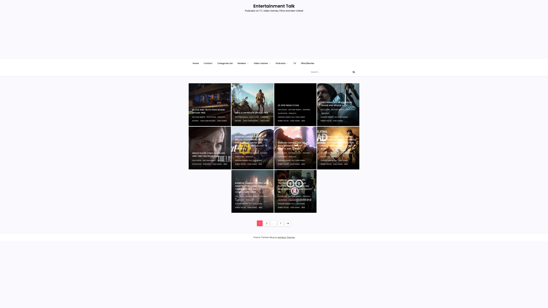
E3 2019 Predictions (288, 105)
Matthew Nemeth (198, 117)
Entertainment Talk (274, 6)
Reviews (242, 63)
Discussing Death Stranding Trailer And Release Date (336, 104)
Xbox (303, 121)
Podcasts (281, 63)
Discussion (282, 110)
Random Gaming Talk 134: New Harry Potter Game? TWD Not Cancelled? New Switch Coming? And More (251, 187)
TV (294, 63)
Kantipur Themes (286, 237)
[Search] (353, 72)
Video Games (261, 63)
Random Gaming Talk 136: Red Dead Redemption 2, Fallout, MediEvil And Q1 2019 (294, 145)
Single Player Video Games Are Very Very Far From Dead (208, 155)
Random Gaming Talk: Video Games (291, 117)
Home (196, 63)
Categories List (225, 63)
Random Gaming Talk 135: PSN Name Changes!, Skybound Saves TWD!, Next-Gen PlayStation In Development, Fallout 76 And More (338, 142)
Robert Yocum (283, 121)
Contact (208, 63)
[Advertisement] (274, 38)
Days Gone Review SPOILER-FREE (251, 112)
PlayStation (211, 117)
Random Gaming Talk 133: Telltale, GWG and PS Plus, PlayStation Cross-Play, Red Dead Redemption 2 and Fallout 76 (295, 186)
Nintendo (306, 110)
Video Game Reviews (207, 121)
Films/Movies (307, 63)
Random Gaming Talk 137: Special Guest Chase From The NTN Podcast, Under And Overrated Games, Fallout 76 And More (251, 142)
